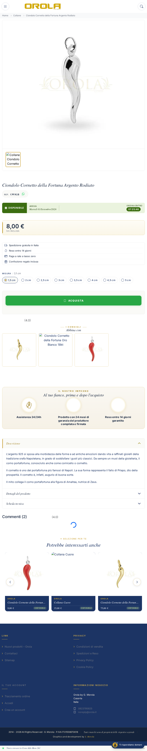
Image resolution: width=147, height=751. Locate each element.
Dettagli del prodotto (18, 493)
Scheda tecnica (15, 503)
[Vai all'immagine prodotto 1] (13, 159)
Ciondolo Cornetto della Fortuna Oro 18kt (120, 602)
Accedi (9, 703)
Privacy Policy (85, 660)
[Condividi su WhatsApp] (23, 194)
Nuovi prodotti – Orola (18, 646)
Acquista (76, 300)
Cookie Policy (84, 666)
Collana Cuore (62, 602)
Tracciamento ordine (17, 696)
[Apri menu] (5, 6)
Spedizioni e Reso (87, 653)
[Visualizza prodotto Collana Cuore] (73, 574)
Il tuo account (14, 685)
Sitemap (10, 660)
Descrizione (13, 443)
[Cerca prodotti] (142, 6)
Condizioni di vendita (89, 646)
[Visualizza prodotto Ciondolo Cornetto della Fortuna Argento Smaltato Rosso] (27, 574)
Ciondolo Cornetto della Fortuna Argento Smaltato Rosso (27, 602)
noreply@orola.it (87, 712)
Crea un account (15, 709)
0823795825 (85, 708)
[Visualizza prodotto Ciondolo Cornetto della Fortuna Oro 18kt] (120, 574)
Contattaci (11, 653)
